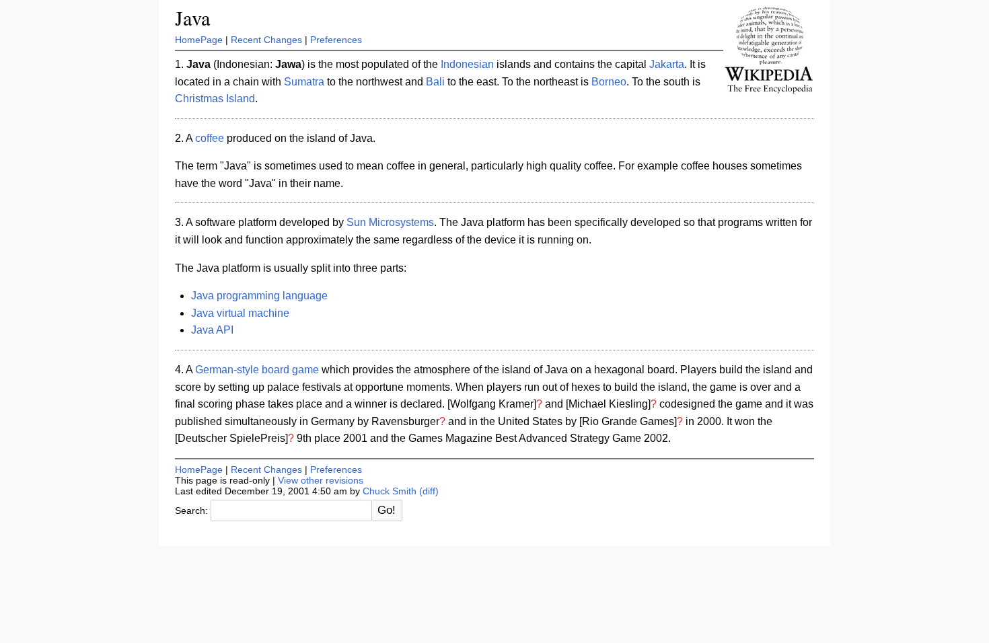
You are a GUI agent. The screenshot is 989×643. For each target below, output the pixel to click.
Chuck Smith (389, 491)
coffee (209, 138)
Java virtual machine (240, 313)
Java (193, 18)
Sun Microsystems (390, 222)
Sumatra (304, 81)
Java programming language (259, 295)
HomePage (199, 39)
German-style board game (257, 369)
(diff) (429, 491)
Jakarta (666, 64)
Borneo (608, 81)
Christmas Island (215, 98)
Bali (435, 81)
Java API (212, 330)
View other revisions (320, 480)
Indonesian (467, 64)
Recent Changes (266, 39)
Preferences (336, 39)
